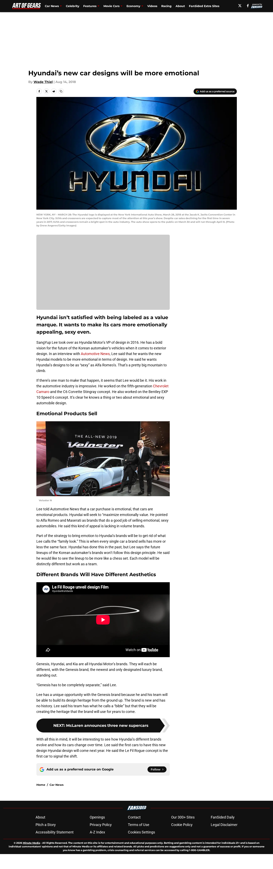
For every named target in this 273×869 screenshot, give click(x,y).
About (180, 6)
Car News (56, 785)
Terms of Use (138, 825)
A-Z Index (97, 832)
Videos (152, 6)
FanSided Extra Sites (204, 6)
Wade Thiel (43, 82)
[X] (239, 5)
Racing (166, 6)
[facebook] (248, 5)
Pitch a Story (46, 825)
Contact (134, 817)
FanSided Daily (223, 817)
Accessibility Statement (55, 832)
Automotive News (95, 354)
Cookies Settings (141, 832)
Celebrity (72, 6)
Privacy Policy (101, 825)
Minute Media (31, 842)
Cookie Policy (182, 825)
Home (40, 785)
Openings (97, 817)
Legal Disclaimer (224, 825)
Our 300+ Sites (183, 817)
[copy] (61, 91)
